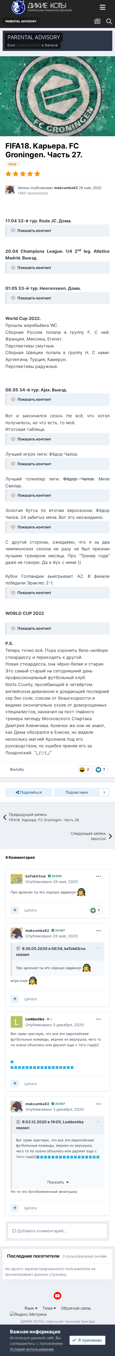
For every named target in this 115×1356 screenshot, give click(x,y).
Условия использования (31, 1349)
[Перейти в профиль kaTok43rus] (16, 879)
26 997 (59, 930)
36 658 (56, 876)
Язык (29, 1308)
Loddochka (73, 1122)
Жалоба (17, 769)
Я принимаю (89, 1340)
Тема (48, 1308)
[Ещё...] (98, 876)
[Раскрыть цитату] (18, 948)
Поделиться (30, 792)
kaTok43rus (75, 948)
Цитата (30, 910)
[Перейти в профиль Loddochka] (16, 1022)
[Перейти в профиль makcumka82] (9, 189)
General (51, 45)
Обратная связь (76, 1308)
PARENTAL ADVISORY (33, 37)
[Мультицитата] (15, 910)
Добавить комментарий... (41, 1230)
